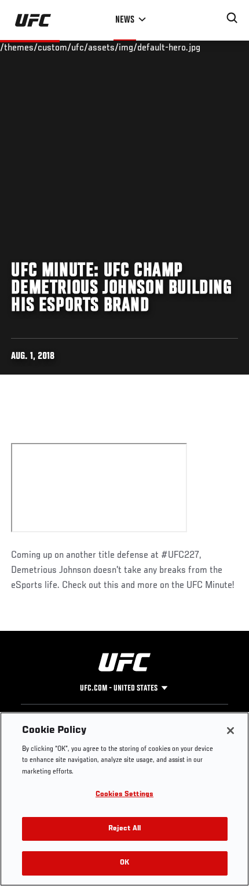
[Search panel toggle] (232, 18)
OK (124, 863)
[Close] (230, 730)
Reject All (124, 829)
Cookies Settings (124, 794)
